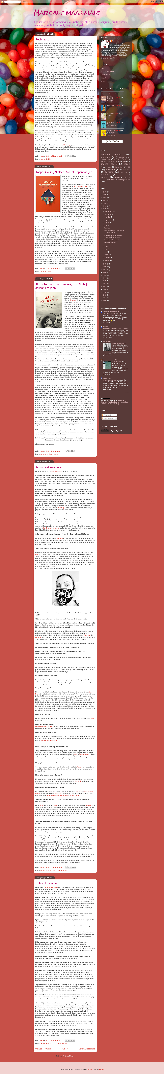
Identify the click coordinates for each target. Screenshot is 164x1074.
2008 (105, 295)
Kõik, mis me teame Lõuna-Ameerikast (110, 132)
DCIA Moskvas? (116, 362)
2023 (105, 200)
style (117, 177)
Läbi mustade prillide (107, 71)
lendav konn (107, 341)
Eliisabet (79, 791)
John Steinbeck (112, 125)
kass (109, 167)
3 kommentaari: (56, 451)
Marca (114, 41)
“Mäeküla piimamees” (109, 380)
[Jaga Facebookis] (73, 156)
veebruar (108, 257)
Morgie (88, 805)
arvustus (43, 271)
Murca (77, 795)
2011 (105, 286)
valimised (111, 180)
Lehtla (103, 81)
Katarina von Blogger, (67, 795)
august (107, 222)
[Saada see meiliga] (66, 156)
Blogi (102, 68)
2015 (105, 275)
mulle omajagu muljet (81, 186)
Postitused (107, 415)
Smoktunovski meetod (118, 343)
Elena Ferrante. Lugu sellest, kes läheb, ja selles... (113, 236)
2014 (105, 278)
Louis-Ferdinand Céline (110, 107)
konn (89, 635)
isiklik (50, 159)
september (108, 220)
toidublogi (60, 538)
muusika (105, 174)
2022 (105, 203)
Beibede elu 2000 (106, 74)
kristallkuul (58, 793)
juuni (106, 246)
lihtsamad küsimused (51, 887)
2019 (105, 264)
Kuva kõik (127, 392)
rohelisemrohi (88, 791)
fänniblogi (61, 508)
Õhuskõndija (110, 114)
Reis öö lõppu (110, 105)
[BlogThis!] (68, 156)
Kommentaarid (108, 418)
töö (102, 180)
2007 (105, 298)
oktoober (108, 217)
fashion (103, 161)
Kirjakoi (105, 326)
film (124, 161)
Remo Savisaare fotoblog (49, 740)
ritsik (48, 795)
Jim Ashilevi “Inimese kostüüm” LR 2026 (115, 328)
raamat (49, 271)
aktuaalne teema (45, 870)
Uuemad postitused (43, 1049)
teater (125, 177)
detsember (108, 211)
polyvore (124, 174)
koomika (64, 870)
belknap (90, 1069)
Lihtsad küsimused (47, 883)
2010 (105, 289)
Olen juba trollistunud (109, 313)
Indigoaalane (55, 795)
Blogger (101, 1069)
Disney (127, 159)
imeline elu (43, 159)
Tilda (85, 635)
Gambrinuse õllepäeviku (51, 528)
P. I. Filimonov (111, 135)
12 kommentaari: (57, 867)
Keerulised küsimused (49, 467)
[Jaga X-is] (71, 156)
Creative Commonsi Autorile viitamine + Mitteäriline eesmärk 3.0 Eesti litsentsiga (114, 402)
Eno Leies (110, 101)
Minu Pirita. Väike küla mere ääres (109, 98)
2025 (105, 195)
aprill (106, 252)
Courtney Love (105, 159)
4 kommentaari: (56, 268)
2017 (105, 270)
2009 (105, 292)
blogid (54, 870)
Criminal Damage (118, 159)
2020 (105, 209)
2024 (105, 198)
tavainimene (107, 378)
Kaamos (38, 637)
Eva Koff (110, 115)
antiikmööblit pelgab (64, 145)
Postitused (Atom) (68, 1056)
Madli (37, 554)
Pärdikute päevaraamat (111, 312)
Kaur (55, 805)
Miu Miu (124, 172)
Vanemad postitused (87, 1049)
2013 (105, 281)
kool (128, 167)
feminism (50, 454)
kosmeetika (126, 170)
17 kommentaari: (57, 156)
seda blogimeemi (56, 471)
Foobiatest (42, 39)
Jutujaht (103, 78)
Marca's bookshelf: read (112, 94)
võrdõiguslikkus (124, 180)
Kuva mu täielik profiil (108, 58)
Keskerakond (119, 167)
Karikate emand (84, 755)
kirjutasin (73, 300)
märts (107, 255)
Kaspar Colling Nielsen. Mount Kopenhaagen (63, 172)
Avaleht (65, 1049)
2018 (105, 267)
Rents (79, 767)
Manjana (38, 793)
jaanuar (107, 260)
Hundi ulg (78, 781)
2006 (105, 300)
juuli (106, 225)
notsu (42, 805)
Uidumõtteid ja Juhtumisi (111, 360)
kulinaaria (109, 172)
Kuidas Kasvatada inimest (43, 726)
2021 (105, 206)
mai (106, 249)
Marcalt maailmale (67, 12)
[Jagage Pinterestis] (75, 156)
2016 (105, 272)
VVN (92, 718)
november (108, 214)
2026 (105, 192)
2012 (105, 284)
